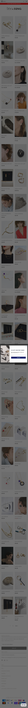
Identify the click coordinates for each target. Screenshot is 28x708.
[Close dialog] (26, 346)
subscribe (18, 357)
